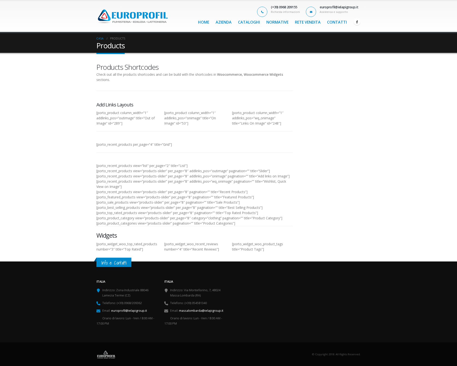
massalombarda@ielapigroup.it (201, 311)
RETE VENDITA (308, 22)
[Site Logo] (132, 17)
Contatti (337, 22)
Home (203, 22)
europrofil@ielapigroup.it (129, 311)
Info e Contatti (114, 263)
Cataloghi (249, 22)
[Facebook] (357, 22)
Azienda (224, 22)
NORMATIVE (277, 22)
